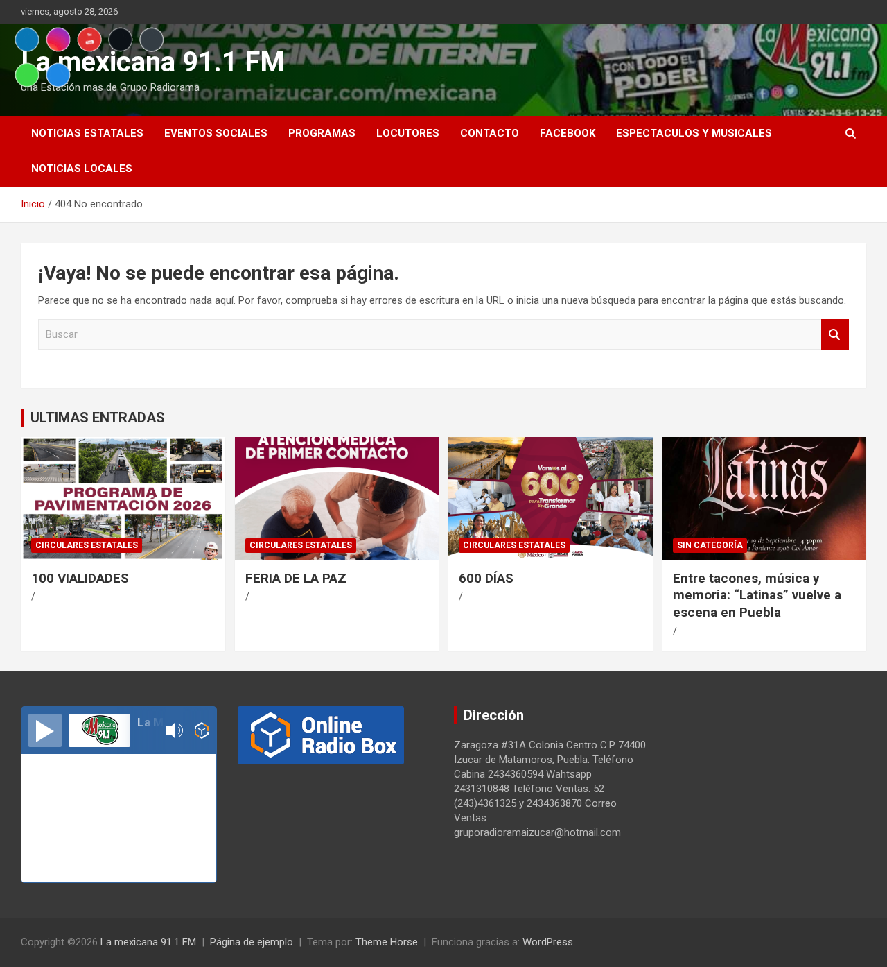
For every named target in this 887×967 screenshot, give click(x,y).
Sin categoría (710, 545)
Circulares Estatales (86, 545)
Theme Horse (386, 942)
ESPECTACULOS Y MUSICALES (694, 133)
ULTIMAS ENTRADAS (97, 417)
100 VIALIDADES (80, 578)
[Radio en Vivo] (202, 730)
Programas (321, 133)
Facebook (567, 133)
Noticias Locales (81, 168)
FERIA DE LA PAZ (295, 578)
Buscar (835, 334)
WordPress (547, 942)
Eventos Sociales (215, 133)
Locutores (407, 133)
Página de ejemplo (251, 942)
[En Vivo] (45, 730)
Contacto (489, 133)
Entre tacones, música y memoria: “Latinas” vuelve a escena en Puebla (757, 595)
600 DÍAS (486, 578)
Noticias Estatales (87, 133)
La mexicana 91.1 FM (148, 942)
